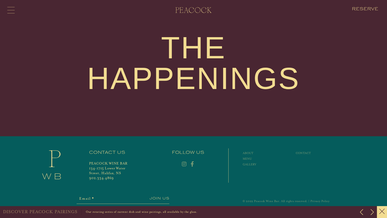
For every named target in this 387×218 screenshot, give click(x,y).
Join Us (159, 198)
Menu (247, 158)
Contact (303, 153)
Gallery (249, 164)
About (248, 153)
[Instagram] (184, 164)
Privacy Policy (320, 201)
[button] (372, 212)
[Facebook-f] (192, 164)
